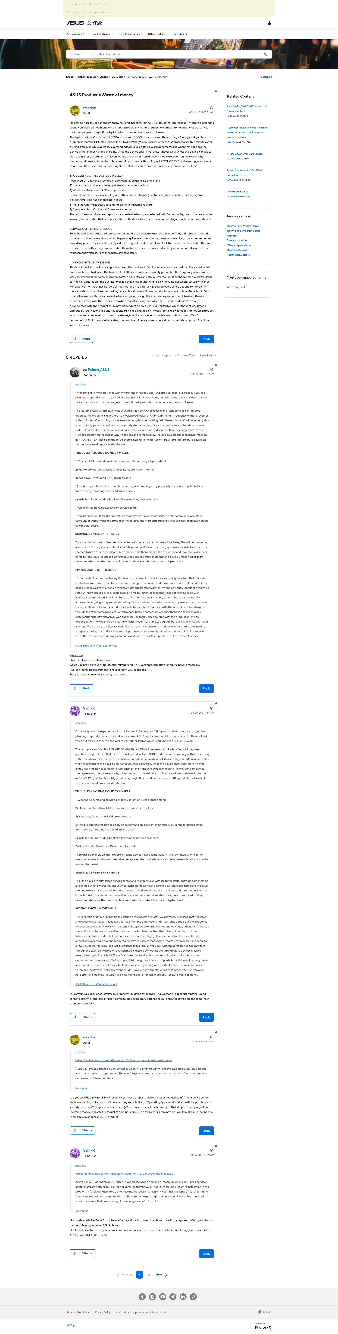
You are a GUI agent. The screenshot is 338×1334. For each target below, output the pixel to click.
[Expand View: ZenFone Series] (113, 34)
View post (81, 1088)
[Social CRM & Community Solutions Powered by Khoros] (263, 1326)
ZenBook (233, 142)
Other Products (87, 77)
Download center (238, 250)
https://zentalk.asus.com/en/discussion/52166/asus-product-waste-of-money (123, 1060)
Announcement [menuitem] (75, 34)
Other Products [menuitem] (156, 34)
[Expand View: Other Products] (168, 34)
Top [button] (72, 1325)
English (70, 77)
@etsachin (76, 655)
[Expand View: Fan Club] (186, 34)
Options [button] (265, 77)
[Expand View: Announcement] (87, 34)
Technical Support (238, 255)
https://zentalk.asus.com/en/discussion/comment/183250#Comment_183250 (124, 1173)
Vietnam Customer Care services (245, 154)
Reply (206, 339)
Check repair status (239, 245)
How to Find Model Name (243, 226)
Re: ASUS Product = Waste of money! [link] (146, 77)
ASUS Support (236, 287)
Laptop (103, 77)
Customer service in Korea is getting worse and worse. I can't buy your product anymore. (247, 132)
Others (232, 116)
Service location (237, 240)
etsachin (80, 384)
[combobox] (184, 54)
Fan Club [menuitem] (179, 34)
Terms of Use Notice (78, 1312)
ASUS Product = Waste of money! (96, 645)
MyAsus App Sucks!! (238, 191)
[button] (74, 339)
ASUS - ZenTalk (84, 22)
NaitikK (80, 1052)
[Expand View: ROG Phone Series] (142, 34)
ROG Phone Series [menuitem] (129, 34)
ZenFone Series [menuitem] (101, 34)
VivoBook (117, 77)
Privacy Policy (102, 1312)
